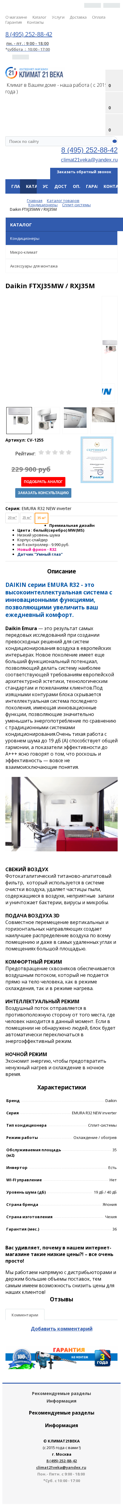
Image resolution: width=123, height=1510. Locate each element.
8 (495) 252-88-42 (89, 150)
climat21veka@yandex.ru (89, 160)
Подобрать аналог (43, 482)
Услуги (58, 17)
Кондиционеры (24, 238)
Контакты (35, 22)
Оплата (98, 17)
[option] (109, 350)
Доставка (78, 17)
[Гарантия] (61, 1367)
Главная (21, 186)
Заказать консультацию (43, 493)
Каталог (40, 17)
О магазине (16, 17)
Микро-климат (24, 252)
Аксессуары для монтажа (34, 266)
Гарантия (13, 22)
